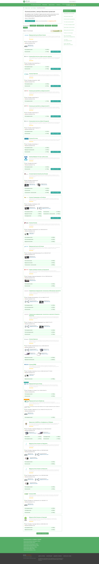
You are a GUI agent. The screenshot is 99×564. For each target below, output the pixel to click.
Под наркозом (40, 25)
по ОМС (25, 27)
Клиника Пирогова (33, 73)
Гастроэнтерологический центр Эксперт (38, 173)
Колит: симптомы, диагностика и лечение (68, 44)
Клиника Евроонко (33, 339)
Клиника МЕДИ (32, 364)
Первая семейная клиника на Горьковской (39, 269)
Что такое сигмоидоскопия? (69, 24)
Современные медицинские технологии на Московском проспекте (45, 290)
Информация (44, 4)
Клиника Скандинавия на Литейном (37, 197)
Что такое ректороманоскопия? (68, 40)
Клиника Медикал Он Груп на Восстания (38, 156)
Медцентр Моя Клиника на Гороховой (38, 517)
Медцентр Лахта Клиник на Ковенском (38, 468)
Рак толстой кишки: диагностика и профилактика (69, 36)
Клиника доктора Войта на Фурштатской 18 (39, 106)
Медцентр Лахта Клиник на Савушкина (38, 443)
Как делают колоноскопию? (69, 13)
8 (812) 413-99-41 (71, 5)
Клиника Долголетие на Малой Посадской (39, 121)
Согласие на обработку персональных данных (29, 558)
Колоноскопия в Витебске (30, 549)
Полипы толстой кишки (68, 32)
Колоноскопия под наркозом (69, 19)
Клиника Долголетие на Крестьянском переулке (40, 56)
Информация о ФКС (67, 10)
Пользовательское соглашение (27, 556)
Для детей (54, 25)
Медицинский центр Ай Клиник (36, 246)
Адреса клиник (52, 4)
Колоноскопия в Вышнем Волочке (31, 545)
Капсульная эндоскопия (68, 16)
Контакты (58, 4)
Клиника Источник (33, 138)
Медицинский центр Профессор (36, 400)
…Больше (28, 407)
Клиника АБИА (32, 493)
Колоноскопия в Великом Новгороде (32, 541)
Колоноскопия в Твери (29, 548)
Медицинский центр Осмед (35, 383)
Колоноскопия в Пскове (29, 542)
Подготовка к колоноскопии (69, 27)
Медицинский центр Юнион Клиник (37, 35)
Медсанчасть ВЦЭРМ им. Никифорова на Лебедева (41, 422)
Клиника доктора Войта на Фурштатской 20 (39, 90)
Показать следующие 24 (42, 533)
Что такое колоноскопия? (36, 4)
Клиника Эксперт (33, 222)
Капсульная (47, 25)
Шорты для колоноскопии (69, 30)
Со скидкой (32, 25)
